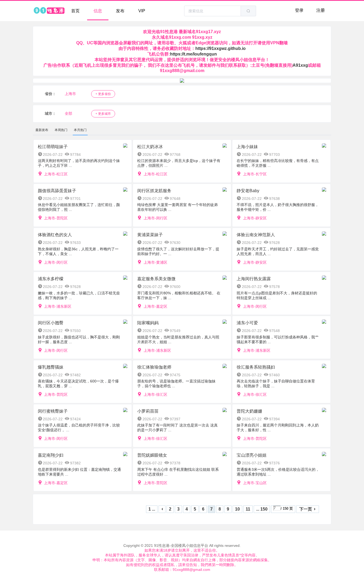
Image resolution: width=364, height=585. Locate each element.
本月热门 (80, 130)
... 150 (262, 509)
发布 (120, 11)
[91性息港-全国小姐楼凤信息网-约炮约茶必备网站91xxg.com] (49, 10)
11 (248, 509)
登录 (299, 10)
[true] (248, 11)
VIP (141, 11)
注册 (320, 10)
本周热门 (61, 130)
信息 (98, 11)
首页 (75, 11)
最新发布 (41, 130)
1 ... (151, 509)
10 (237, 509)
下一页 (305, 509)
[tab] (42, 130)
